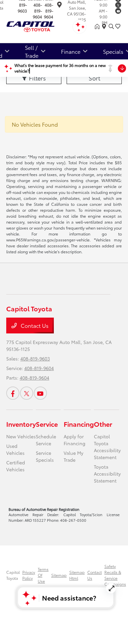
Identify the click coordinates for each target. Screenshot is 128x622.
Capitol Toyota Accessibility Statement (107, 446)
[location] (59, 5)
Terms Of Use (43, 575)
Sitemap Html (77, 575)
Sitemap (59, 575)
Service (47, 423)
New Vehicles (21, 436)
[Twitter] (118, 5)
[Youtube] (118, 11)
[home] (98, 26)
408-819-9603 (35, 358)
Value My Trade (73, 456)
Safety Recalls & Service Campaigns (115, 575)
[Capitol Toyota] (41, 25)
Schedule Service (46, 440)
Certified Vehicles (15, 466)
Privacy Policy (28, 575)
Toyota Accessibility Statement (107, 473)
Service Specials (45, 456)
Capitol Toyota (13, 575)
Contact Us (34, 325)
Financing (79, 423)
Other (103, 423)
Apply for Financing (74, 440)
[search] (111, 26)
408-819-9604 (37, 10)
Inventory (21, 423)
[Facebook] (12, 393)
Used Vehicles (15, 449)
